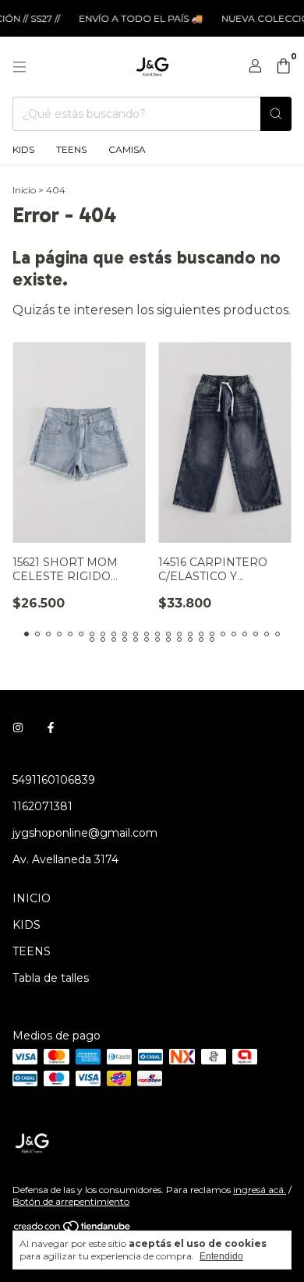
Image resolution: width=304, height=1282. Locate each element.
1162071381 (42, 806)
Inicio (24, 190)
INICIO (31, 898)
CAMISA (127, 149)
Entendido (221, 1256)
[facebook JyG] (50, 728)
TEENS (71, 149)
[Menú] (19, 67)
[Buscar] (276, 114)
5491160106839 (53, 780)
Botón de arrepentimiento (70, 1201)
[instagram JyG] (17, 728)
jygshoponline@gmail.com (84, 833)
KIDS (23, 149)
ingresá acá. (259, 1189)
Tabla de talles (50, 978)
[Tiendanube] (72, 1229)
